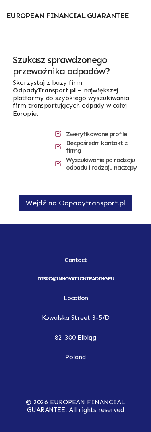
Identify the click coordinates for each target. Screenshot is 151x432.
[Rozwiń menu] (137, 16)
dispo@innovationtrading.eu (75, 279)
